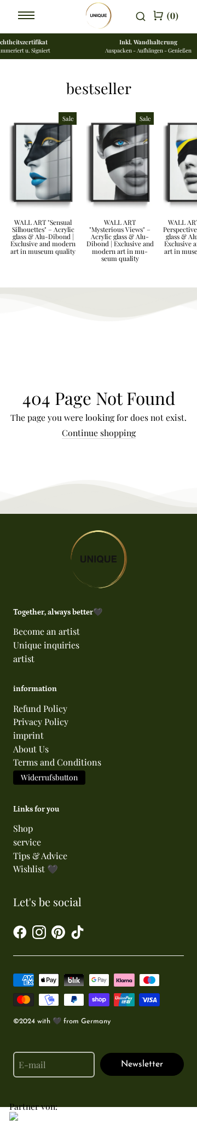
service (27, 842)
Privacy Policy (40, 721)
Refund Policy (40, 708)
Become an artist (46, 631)
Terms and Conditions (57, 762)
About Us (31, 749)
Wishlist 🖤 (35, 868)
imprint (28, 735)
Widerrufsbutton (49, 777)
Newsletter (142, 1064)
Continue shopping (99, 433)
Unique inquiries (46, 645)
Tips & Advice (40, 855)
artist (23, 658)
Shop (23, 828)
